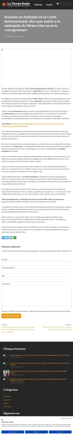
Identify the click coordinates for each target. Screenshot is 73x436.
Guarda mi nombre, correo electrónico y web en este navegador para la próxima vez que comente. (35, 311)
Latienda (9, 36)
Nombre (4, 260)
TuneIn (49, 5)
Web (3, 276)
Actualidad (7, 396)
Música (5, 403)
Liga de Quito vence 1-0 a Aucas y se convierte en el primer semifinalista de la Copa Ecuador (40, 355)
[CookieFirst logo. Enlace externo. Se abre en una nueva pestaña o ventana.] (2, 420)
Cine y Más (7, 400)
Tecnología (7, 407)
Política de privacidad (66, 418)
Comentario (6, 284)
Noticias (38, 5)
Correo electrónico (8, 268)
